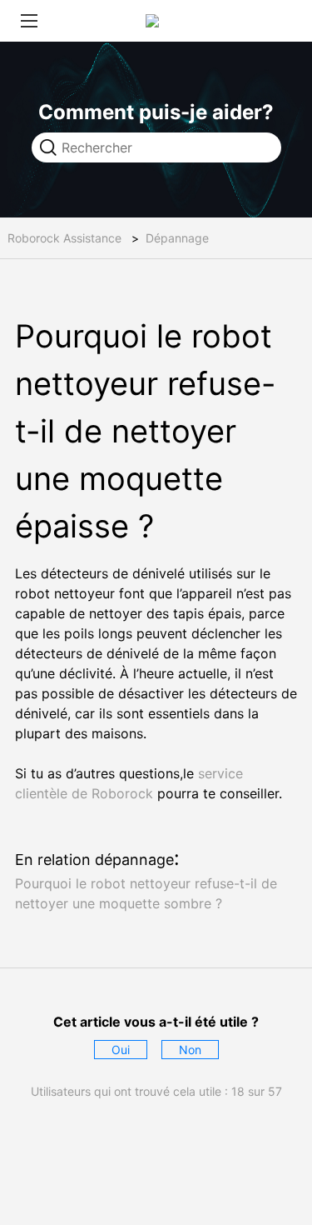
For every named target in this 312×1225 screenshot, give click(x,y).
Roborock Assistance (64, 238)
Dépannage (177, 238)
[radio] (120, 1049)
